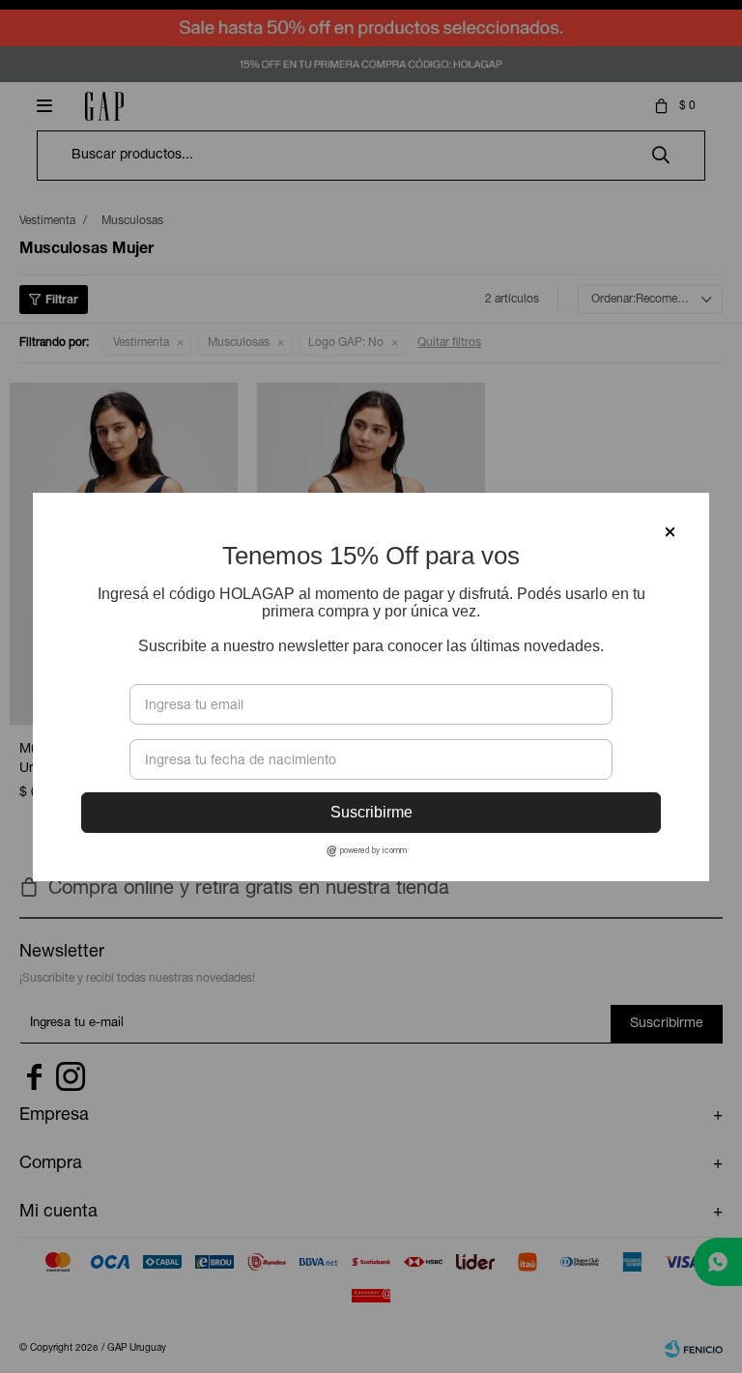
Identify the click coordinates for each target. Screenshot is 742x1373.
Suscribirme (371, 812)
